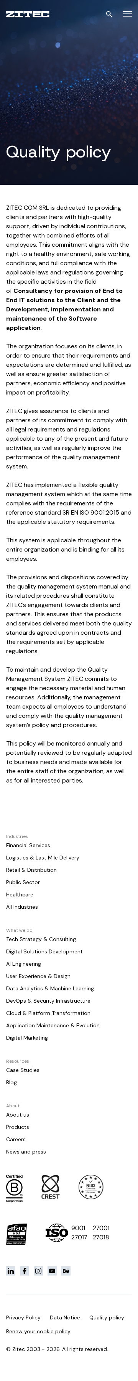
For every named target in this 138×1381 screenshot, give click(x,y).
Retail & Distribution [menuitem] (31, 869)
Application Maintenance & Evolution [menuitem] (53, 1025)
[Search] (109, 14)
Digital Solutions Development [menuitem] (44, 951)
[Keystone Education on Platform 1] (10, 1271)
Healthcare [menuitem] (19, 894)
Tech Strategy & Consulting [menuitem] (41, 939)
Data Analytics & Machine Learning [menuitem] (50, 988)
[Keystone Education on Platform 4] (52, 1271)
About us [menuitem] (17, 1114)
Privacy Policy (23, 1317)
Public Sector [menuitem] (23, 882)
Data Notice (65, 1317)
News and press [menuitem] (26, 1151)
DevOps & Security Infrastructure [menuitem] (48, 1000)
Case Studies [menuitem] (22, 1070)
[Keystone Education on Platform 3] (38, 1271)
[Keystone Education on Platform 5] (66, 1271)
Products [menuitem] (17, 1127)
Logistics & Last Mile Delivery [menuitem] (42, 857)
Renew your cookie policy (38, 1331)
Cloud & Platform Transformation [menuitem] (48, 1013)
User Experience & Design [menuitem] (38, 976)
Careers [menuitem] (16, 1139)
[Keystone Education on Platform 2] (24, 1271)
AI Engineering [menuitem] (23, 963)
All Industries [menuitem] (22, 906)
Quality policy (106, 1317)
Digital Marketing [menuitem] (27, 1037)
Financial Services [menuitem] (28, 845)
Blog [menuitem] (11, 1082)
